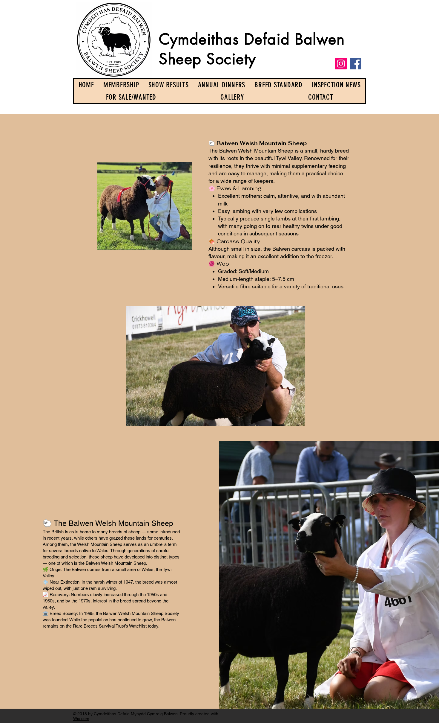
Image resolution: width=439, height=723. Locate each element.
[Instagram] (341, 63)
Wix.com (81, 718)
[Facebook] (355, 63)
